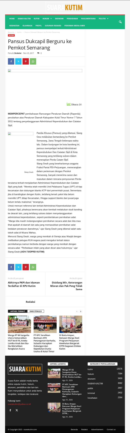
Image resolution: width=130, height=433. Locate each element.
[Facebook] (11, 61)
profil (39, 25)
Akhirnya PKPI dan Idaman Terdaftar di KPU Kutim (24, 284)
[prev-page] (76, 311)
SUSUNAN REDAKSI (53, 25)
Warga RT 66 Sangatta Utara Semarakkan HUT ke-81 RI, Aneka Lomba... (72, 373)
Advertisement (97, 429)
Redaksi (17, 53)
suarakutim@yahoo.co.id (19, 404)
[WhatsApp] (33, 61)
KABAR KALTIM (24, 18)
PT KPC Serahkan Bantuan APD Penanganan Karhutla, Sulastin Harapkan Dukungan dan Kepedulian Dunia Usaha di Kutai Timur (45, 343)
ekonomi (59, 18)
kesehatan (14, 25)
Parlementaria (88, 18)
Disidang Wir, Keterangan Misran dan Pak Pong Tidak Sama (66, 286)
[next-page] (80, 311)
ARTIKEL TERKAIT (17, 311)
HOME (12, 18)
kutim (36, 18)
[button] (120, 22)
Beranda (11, 32)
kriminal (91, 393)
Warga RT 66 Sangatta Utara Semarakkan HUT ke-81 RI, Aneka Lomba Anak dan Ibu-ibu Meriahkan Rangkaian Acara (18, 342)
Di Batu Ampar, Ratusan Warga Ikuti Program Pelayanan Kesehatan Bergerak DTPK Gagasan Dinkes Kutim (70, 342)
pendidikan (72, 18)
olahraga (27, 25)
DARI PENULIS (36, 311)
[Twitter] (18, 61)
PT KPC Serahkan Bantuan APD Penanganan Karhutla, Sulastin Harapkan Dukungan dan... (72, 390)
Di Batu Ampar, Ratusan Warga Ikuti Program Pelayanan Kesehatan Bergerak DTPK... (71, 408)
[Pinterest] (26, 61)
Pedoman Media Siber (74, 25)
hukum (45, 18)
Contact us (111, 429)
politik (102, 18)
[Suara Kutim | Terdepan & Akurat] (65, 7)
